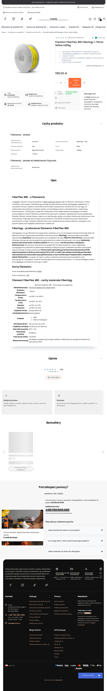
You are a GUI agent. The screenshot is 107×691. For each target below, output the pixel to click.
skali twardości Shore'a (52, 202)
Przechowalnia (34, 641)
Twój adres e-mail (84, 610)
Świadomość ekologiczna (63, 614)
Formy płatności (34, 617)
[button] (84, 82)
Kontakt (56, 654)
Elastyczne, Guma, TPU (33, 32)
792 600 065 (84, 7)
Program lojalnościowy (62, 635)
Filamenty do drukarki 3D (16, 32)
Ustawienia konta (35, 638)
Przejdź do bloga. (10, 537)
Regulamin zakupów (61, 611)
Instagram (58, 641)
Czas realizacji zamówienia (38, 614)
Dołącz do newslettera (87, 613)
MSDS (39, 271)
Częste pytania (59, 605)
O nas (56, 657)
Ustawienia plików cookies (38, 644)
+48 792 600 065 (57, 510)
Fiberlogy (20, 262)
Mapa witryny (58, 651)
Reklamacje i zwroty (36, 623)
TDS (27, 275)
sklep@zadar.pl (99, 7)
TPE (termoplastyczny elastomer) (42, 288)
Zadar (4, 32)
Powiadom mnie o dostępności (21, 469)
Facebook (58, 648)
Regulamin (81, 618)
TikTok (56, 644)
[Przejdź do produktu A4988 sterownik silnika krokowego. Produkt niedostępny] (21, 444)
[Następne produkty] (103, 452)
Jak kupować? (59, 601)
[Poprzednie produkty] (4, 452)
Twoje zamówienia (35, 635)
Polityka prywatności (61, 608)
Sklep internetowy (52, 680)
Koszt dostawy (34, 620)
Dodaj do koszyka (76, 82)
